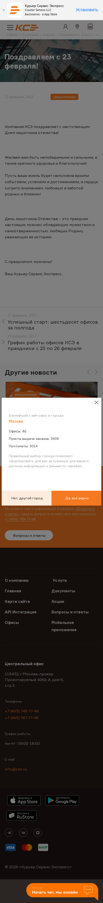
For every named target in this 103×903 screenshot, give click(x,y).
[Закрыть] (3, 10)
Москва (16, 421)
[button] (62, 892)
